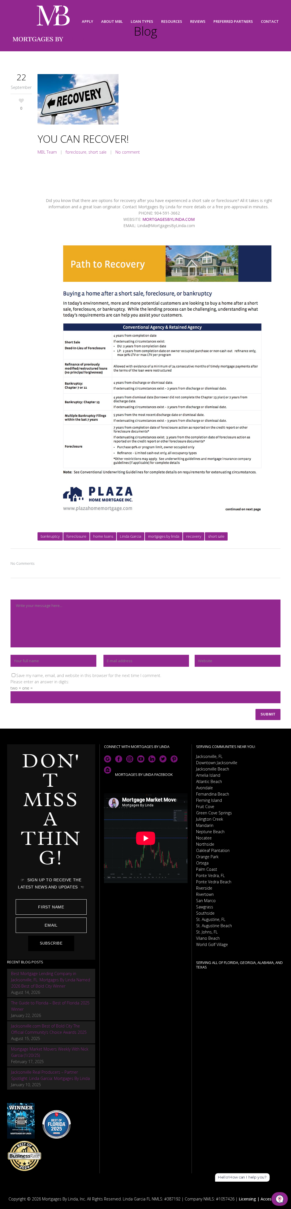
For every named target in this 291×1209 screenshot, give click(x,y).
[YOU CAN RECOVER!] (159, 100)
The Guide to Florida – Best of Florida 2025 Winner (50, 1006)
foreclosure (76, 152)
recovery (193, 536)
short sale (97, 152)
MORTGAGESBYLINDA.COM (168, 219)
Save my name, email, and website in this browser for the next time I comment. (88, 675)
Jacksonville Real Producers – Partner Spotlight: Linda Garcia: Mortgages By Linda (50, 1075)
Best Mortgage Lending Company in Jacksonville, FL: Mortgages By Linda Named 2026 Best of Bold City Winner (50, 980)
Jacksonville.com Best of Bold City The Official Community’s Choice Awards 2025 (49, 1029)
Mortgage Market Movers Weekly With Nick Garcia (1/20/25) (49, 1052)
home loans (103, 536)
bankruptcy (50, 536)
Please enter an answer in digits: (40, 681)
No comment (127, 152)
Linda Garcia (130, 536)
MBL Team (47, 152)
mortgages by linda (163, 536)
